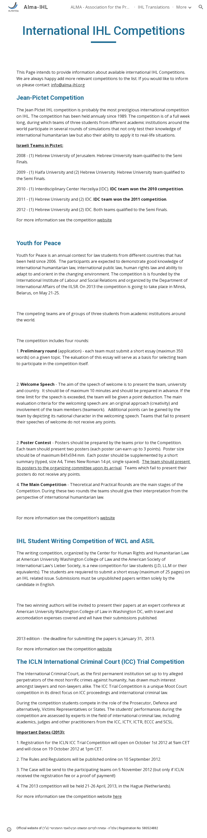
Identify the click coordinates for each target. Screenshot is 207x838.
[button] (201, 7)
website (104, 220)
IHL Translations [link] (154, 7)
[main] (103, 33)
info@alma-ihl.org (68, 85)
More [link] (181, 7)
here (117, 796)
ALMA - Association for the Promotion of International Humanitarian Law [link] (101, 7)
